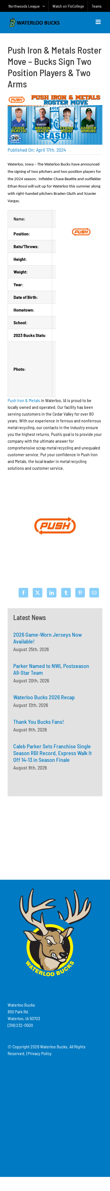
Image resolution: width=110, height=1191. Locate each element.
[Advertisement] (55, 837)
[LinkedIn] (51, 592)
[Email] (94, 592)
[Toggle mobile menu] (99, 22)
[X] (37, 592)
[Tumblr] (66, 592)
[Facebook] (23, 592)
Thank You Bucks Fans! (38, 721)
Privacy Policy (40, 1053)
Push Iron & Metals (24, 400)
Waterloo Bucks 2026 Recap (44, 697)
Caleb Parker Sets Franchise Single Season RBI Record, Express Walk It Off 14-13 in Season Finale (52, 753)
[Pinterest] (80, 592)
